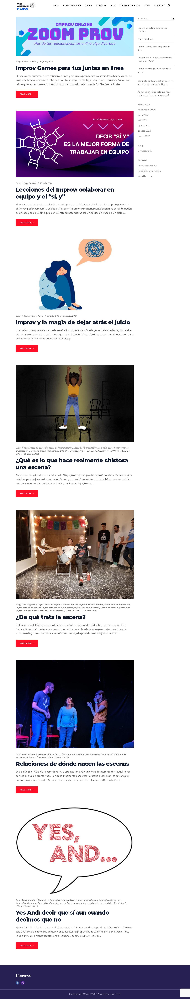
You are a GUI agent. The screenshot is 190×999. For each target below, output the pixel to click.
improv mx (124, 604)
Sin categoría (28, 604)
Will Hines (113, 451)
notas (48, 451)
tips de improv (55, 610)
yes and (80, 903)
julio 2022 (143, 120)
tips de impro (66, 903)
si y (56, 903)
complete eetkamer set (149, 81)
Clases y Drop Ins (72, 5)
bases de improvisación (60, 448)
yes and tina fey (109, 903)
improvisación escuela (110, 900)
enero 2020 (144, 136)
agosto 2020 (144, 131)
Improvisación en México (28, 607)
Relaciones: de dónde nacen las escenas (72, 763)
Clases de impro (52, 604)
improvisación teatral (115, 754)
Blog (113, 5)
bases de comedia (38, 448)
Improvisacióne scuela (53, 607)
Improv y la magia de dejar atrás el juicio (73, 322)
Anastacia (142, 92)
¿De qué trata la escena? (50, 617)
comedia (102, 448)
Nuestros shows (145, 39)
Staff (147, 5)
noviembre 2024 (146, 109)
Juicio (40, 316)
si (53, 903)
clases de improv (69, 604)
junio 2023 (143, 115)
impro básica (67, 900)
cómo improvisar (52, 900)
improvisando (45, 903)
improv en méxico (79, 754)
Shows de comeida (109, 607)
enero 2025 (144, 104)
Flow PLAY (101, 5)
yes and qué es (92, 903)
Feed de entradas (147, 165)
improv (33, 316)
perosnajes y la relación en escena (82, 607)
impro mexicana (87, 604)
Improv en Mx (111, 604)
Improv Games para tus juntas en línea (70, 68)
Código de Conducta (130, 5)
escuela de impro (52, 754)
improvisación (96, 754)
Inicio (56, 5)
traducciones (101, 451)
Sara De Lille (30, 61)
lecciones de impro (25, 757)
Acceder (142, 160)
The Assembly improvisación (79, 451)
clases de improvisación (85, 448)
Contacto (159, 5)
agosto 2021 (144, 125)
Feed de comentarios (149, 171)
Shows (88, 5)
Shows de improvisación (35, 610)
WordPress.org (145, 176)
